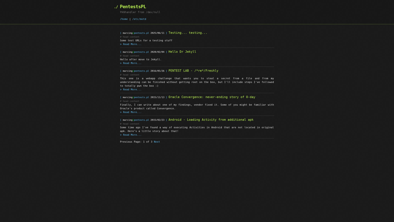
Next (157, 141)
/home (124, 19)
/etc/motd (139, 19)
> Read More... (131, 44)
